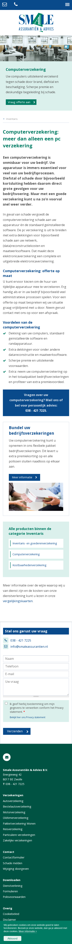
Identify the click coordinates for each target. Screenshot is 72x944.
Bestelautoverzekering (17, 806)
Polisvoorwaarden (14, 897)
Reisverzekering (12, 829)
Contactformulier (13, 857)
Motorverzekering (14, 812)
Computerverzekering (26, 554)
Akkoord (12, 938)
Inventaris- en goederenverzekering (34, 543)
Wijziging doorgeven (16, 869)
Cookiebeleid (11, 914)
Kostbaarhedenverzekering (29, 565)
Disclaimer (9, 919)
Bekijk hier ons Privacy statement (27, 717)
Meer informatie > (28, 931)
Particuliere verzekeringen (19, 835)
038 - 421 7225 (35, 410)
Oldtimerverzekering (15, 818)
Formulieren (10, 891)
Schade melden (12, 863)
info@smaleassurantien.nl (29, 646)
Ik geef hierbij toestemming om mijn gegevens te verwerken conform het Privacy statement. (37, 708)
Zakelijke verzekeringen (17, 840)
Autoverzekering (13, 801)
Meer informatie (22, 477)
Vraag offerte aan (19, 102)
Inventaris (12, 119)
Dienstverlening (12, 886)
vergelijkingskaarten (18, 601)
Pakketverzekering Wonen (19, 823)
